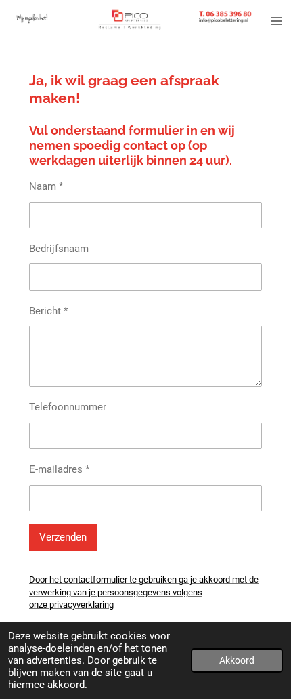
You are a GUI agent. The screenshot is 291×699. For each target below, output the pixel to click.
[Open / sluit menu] (276, 21)
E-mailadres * (59, 469)
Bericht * (48, 311)
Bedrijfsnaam (59, 248)
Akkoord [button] (236, 660)
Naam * (46, 186)
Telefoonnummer (67, 407)
